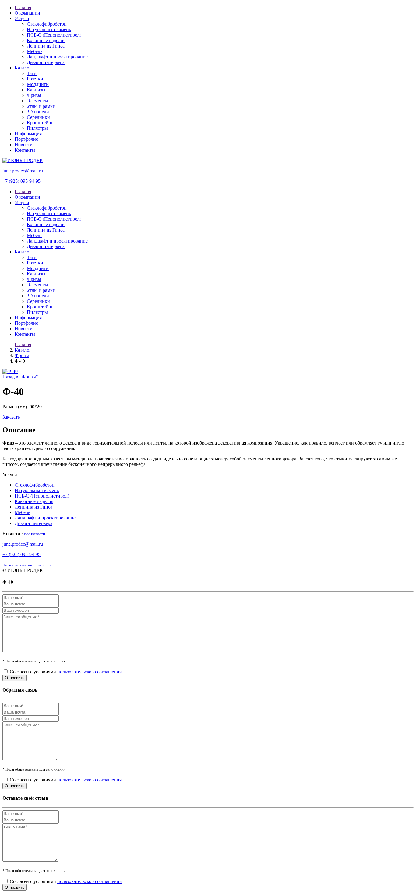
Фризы (34, 95)
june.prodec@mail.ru (22, 170)
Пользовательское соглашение (28, 565)
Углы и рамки (41, 106)
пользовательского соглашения (89, 671)
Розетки (35, 78)
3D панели (38, 111)
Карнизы (36, 89)
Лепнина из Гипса (46, 45)
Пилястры (37, 128)
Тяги (32, 73)
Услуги (22, 18)
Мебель (34, 51)
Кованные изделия (46, 40)
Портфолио (26, 139)
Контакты (25, 150)
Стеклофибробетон (47, 24)
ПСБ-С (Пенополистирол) (54, 34)
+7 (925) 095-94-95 (21, 181)
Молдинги (38, 84)
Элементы (37, 100)
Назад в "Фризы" (20, 376)
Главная (23, 7)
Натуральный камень (49, 29)
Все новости (34, 534)
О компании (27, 13)
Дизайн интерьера (46, 62)
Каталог (23, 67)
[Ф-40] (10, 371)
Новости (24, 144)
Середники (38, 117)
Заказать (11, 417)
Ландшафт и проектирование (57, 56)
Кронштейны (41, 122)
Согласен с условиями (66, 671)
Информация (28, 133)
